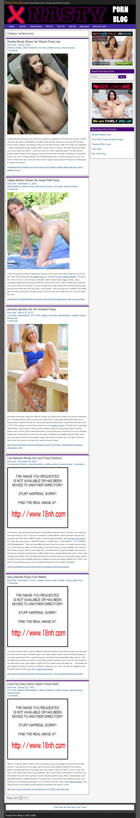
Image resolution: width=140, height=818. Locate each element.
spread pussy (75, 690)
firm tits (49, 26)
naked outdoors (29, 48)
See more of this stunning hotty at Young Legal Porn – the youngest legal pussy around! (45, 674)
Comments (12, 50)
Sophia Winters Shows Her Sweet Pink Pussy (33, 180)
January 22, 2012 (26, 687)
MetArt (24, 464)
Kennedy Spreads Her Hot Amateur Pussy (31, 309)
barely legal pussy (45, 669)
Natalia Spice (39, 277)
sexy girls (58, 186)
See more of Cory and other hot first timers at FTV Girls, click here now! (38, 789)
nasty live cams (99, 26)
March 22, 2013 (25, 313)
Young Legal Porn (73, 580)
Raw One (11, 45)
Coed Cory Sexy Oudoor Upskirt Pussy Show (33, 684)
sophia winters (71, 186)
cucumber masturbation (18, 315)
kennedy (53, 315)
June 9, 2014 (24, 45)
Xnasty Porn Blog (14, 2)
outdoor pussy (53, 48)
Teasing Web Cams (101, 144)
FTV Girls (35, 315)
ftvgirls (44, 315)
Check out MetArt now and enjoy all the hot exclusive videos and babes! (38, 567)
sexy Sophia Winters (67, 277)
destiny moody (14, 48)
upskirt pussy (13, 693)
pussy (49, 186)
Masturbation (13, 186)
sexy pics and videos (76, 538)
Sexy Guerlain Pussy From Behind (26, 577)
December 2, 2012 (27, 580)
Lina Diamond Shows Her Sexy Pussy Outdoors (34, 458)
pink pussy (84, 26)
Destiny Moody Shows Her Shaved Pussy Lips (33, 41)
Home (11, 26)
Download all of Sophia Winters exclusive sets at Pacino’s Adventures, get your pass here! (46, 299)
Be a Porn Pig (99, 154)
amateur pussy (57, 425)
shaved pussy (36, 26)
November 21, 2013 (27, 184)
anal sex (72, 26)
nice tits (42, 48)
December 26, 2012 (27, 461)
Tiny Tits (61, 26)
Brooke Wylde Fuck (101, 135)
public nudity (58, 580)
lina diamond (13, 464)
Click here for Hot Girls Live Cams (70, 807)
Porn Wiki (96, 149)
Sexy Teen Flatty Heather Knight (107, 139)
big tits (23, 26)
